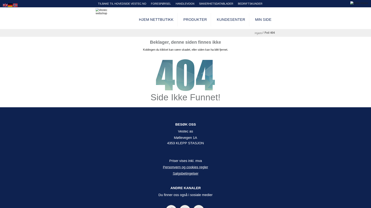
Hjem (258, 33)
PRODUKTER (195, 20)
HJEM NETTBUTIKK (156, 20)
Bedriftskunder (250, 3)
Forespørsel (161, 3)
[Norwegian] (15, 5)
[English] (5, 5)
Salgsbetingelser (185, 173)
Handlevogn (185, 3)
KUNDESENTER (231, 20)
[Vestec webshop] (105, 11)
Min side (263, 20)
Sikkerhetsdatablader (216, 3)
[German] (10, 5)
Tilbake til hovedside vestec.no (122, 3)
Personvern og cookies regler (185, 167)
